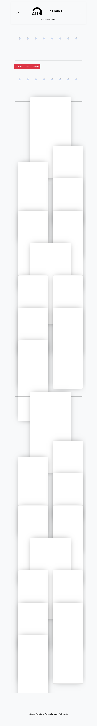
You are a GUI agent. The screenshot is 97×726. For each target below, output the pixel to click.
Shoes (36, 66)
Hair (28, 66)
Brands (19, 66)
